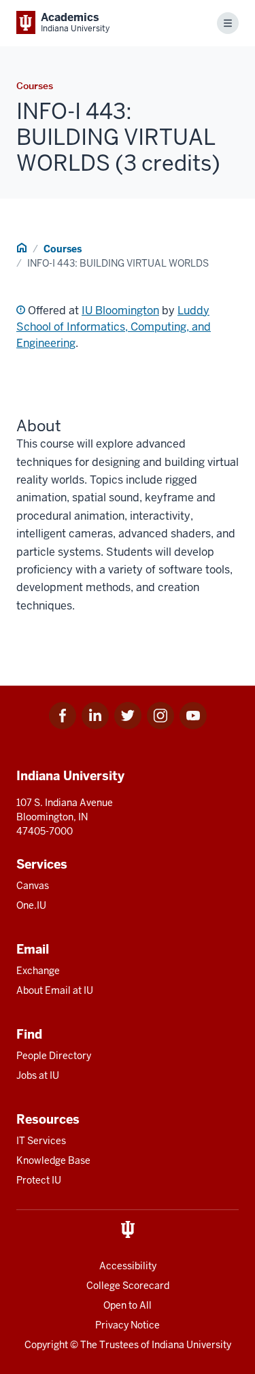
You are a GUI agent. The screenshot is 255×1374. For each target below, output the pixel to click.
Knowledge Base (53, 1160)
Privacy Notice (127, 1325)
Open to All (127, 1305)
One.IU (31, 905)
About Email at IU (54, 990)
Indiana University (191, 1345)
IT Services (41, 1141)
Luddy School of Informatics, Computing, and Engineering (113, 326)
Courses (63, 249)
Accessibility (127, 1266)
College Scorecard (127, 1285)
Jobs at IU (37, 1075)
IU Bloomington (120, 310)
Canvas (32, 885)
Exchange (38, 971)
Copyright (46, 1345)
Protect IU (38, 1180)
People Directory (53, 1056)
